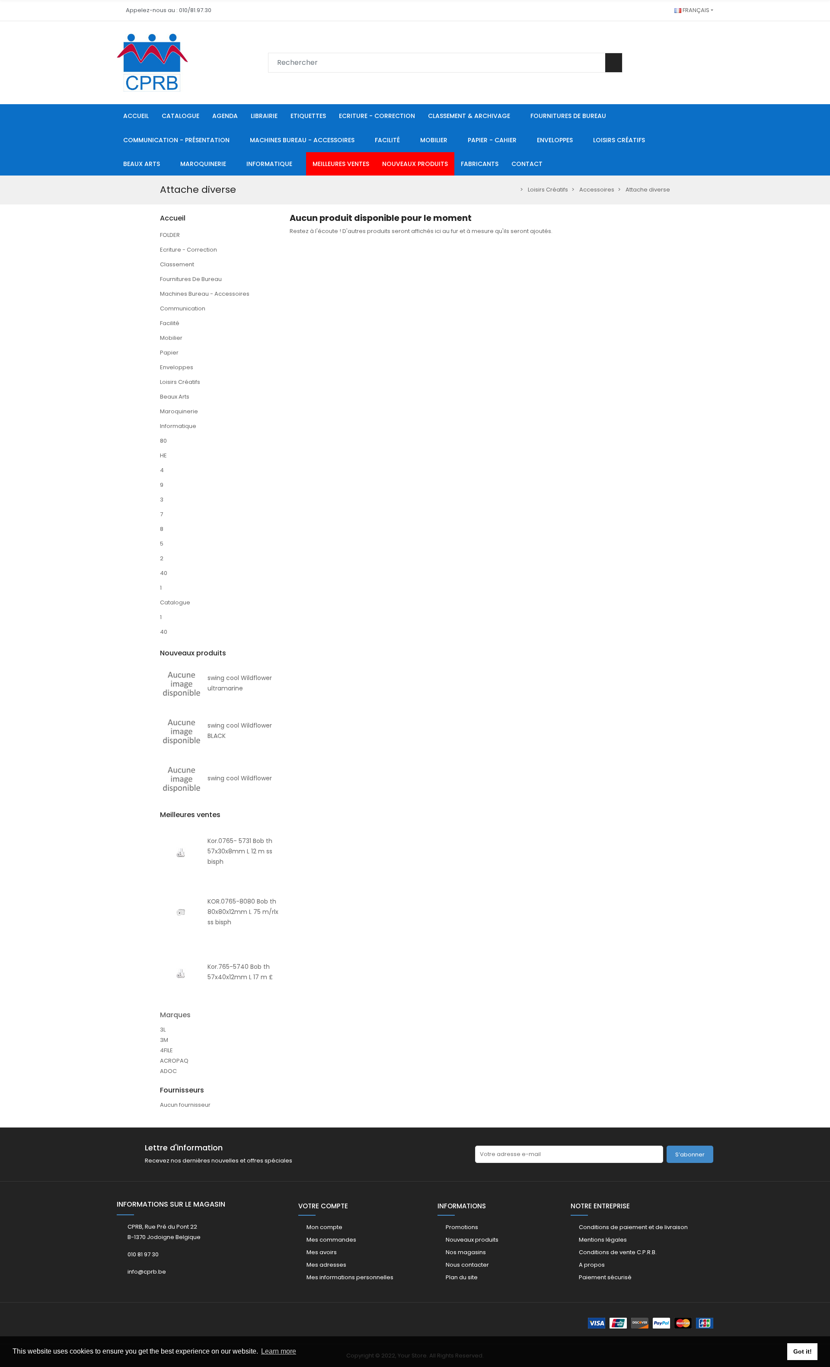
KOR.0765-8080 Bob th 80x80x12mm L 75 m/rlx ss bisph (243, 911)
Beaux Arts (174, 397)
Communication (182, 308)
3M (164, 1040)
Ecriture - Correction (188, 250)
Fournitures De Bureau (191, 279)
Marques (175, 1015)
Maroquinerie (179, 411)
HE (163, 455)
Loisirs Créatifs (180, 382)
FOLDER (170, 235)
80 (163, 441)
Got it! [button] (802, 1351)
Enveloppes (176, 367)
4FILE (166, 1050)
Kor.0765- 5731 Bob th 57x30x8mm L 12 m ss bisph (240, 851)
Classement (177, 264)
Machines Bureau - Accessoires (204, 294)
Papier (169, 352)
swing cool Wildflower (240, 778)
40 (163, 573)
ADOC (168, 1071)
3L (163, 1029)
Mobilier (171, 338)
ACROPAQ (174, 1061)
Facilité (169, 323)
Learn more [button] (278, 1351)
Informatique (178, 426)
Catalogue (175, 602)
